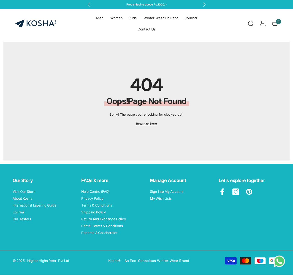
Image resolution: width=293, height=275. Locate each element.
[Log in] (263, 23)
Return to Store (146, 123)
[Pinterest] (249, 191)
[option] (147, 4)
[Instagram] (235, 191)
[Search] (251, 23)
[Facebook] (222, 191)
